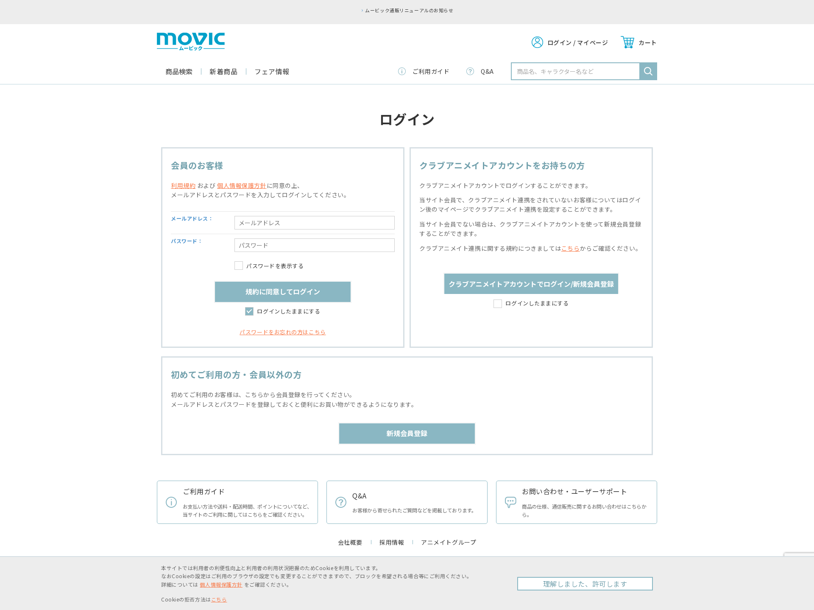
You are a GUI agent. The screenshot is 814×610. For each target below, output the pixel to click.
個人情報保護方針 (241, 185)
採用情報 (391, 542)
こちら (570, 248)
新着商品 (223, 71)
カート (647, 42)
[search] (648, 71)
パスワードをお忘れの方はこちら (283, 332)
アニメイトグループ (448, 542)
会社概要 (350, 542)
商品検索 (178, 71)
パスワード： (187, 240)
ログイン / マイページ (577, 42)
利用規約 (183, 185)
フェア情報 (272, 71)
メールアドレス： (192, 218)
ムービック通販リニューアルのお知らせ (409, 10)
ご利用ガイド (431, 71)
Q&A (487, 71)
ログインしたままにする (288, 311)
